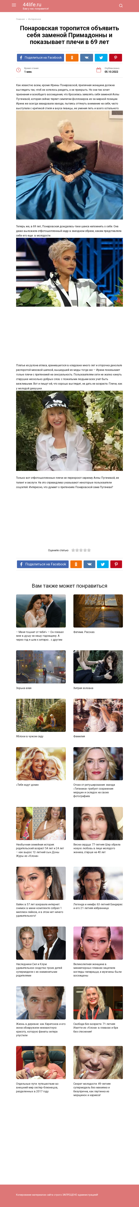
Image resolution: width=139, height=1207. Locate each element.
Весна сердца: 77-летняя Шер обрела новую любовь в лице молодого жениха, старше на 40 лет (96, 848)
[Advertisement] (69, 335)
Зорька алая (23, 688)
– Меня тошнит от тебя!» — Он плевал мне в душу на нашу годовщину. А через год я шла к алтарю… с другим (40, 635)
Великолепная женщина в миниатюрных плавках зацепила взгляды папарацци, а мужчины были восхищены (97, 970)
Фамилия (79, 736)
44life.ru (32, 4)
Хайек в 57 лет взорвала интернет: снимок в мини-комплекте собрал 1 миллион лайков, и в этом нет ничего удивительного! (39, 910)
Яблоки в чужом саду (29, 736)
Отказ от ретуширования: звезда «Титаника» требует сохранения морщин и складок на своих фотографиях (94, 790)
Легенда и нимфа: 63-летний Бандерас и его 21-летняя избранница (98, 906)
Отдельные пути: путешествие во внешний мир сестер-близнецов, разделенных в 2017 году (37, 1087)
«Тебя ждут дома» (27, 784)
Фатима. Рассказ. (84, 632)
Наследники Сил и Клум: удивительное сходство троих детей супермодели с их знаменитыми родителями (39, 970)
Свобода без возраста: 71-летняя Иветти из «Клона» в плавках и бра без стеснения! (95, 1027)
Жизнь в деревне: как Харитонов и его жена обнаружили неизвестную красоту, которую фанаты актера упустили (41, 1029)
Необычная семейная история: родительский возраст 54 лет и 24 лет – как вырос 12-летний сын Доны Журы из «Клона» (40, 850)
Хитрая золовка (83, 688)
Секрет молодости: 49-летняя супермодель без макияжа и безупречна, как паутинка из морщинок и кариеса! (92, 1089)
